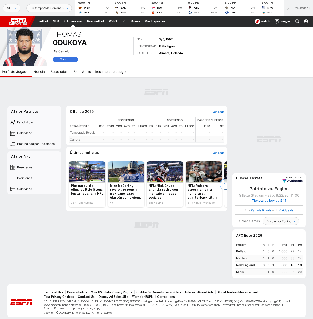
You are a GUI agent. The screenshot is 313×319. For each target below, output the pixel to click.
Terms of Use (53, 292)
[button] (297, 21)
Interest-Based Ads (199, 292)
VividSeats (294, 177)
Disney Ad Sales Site (113, 297)
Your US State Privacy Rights (112, 292)
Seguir (65, 59)
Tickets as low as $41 (269, 200)
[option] (87, 184)
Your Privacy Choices (59, 297)
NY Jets (241, 258)
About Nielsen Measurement (237, 292)
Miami (240, 272)
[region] (161, 130)
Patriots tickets (261, 210)
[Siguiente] (287, 8)
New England (245, 265)
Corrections (166, 297)
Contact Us (86, 297)
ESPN (18, 21)
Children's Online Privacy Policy (158, 292)
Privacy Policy (77, 292)
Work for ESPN (142, 297)
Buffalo (241, 251)
